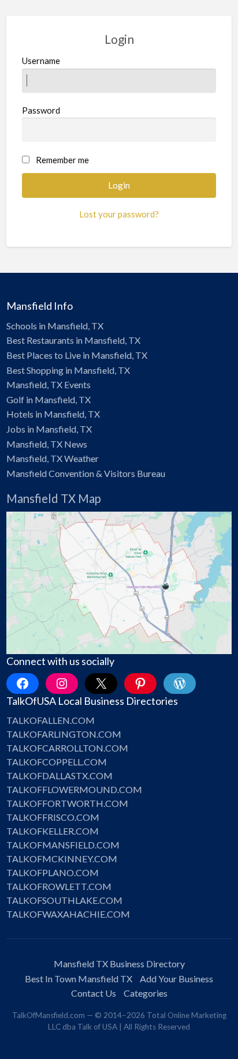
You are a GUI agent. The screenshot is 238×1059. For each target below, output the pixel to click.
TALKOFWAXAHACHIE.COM (68, 913)
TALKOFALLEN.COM (50, 720)
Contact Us (93, 992)
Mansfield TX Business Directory (119, 963)
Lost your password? (119, 214)
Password (41, 110)
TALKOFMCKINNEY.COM (61, 858)
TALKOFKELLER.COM (52, 830)
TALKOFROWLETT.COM (58, 886)
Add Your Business (176, 978)
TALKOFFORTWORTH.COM (67, 803)
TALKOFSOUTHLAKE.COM (64, 900)
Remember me (62, 160)
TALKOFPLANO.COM (52, 872)
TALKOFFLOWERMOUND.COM (74, 789)
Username (41, 60)
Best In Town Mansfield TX (78, 978)
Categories (146, 992)
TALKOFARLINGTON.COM (63, 733)
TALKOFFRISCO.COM (52, 817)
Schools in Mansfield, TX (54, 325)
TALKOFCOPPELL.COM (56, 761)
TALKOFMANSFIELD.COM (63, 844)
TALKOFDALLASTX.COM (59, 775)
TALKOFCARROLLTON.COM (67, 747)
